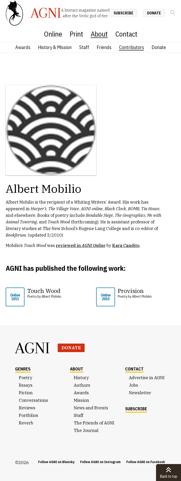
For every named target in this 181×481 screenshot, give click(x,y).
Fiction (26, 392)
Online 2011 (15, 297)
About (99, 33)
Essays (26, 385)
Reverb (26, 423)
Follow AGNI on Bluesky (56, 462)
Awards (22, 47)
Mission (81, 400)
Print (76, 33)
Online (53, 33)
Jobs (133, 385)
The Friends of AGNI (94, 423)
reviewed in (80, 245)
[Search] (173, 13)
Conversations (33, 400)
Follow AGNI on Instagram (100, 462)
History (81, 377)
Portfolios (28, 415)
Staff (84, 47)
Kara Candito (126, 245)
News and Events (91, 408)
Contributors (131, 47)
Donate (154, 13)
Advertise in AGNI (147, 377)
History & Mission (55, 47)
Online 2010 (106, 297)
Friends (104, 47)
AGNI (32, 347)
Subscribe (123, 13)
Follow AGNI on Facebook (145, 462)
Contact (126, 33)
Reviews (27, 408)
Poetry (25, 377)
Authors (82, 385)
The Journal (86, 430)
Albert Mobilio (51, 296)
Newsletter (140, 392)
